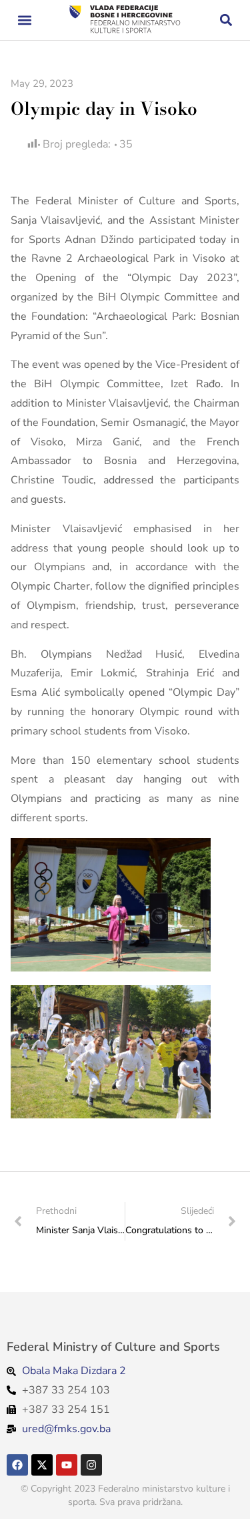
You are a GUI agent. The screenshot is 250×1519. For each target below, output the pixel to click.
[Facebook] (17, 1465)
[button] (24, 20)
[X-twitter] (42, 1465)
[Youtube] (66, 1465)
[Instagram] (91, 1465)
